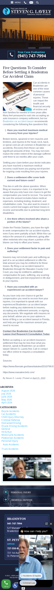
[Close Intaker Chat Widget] (51, 524)
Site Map (19, 583)
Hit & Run (6, 431)
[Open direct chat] (46, 524)
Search (37, 2)
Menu (18, 2)
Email (31, 2)
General (5, 428)
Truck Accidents (9, 448)
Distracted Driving (11, 423)
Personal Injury (9, 440)
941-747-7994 (14, 523)
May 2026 (6, 399)
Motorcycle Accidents (12, 434)
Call (25, 2)
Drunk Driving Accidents (14, 426)
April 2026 (6, 402)
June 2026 (6, 396)
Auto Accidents (11, 444)
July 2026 (6, 393)
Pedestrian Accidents (12, 437)
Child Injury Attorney (12, 417)
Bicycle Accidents (10, 411)
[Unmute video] (36, 552)
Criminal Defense (10, 420)
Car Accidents (8, 414)
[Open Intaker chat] (23, 588)
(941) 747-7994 (32, 56)
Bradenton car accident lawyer (18, 121)
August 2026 (8, 390)
